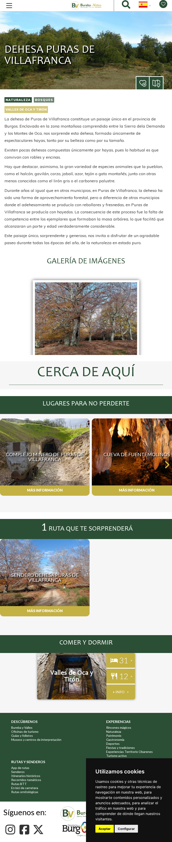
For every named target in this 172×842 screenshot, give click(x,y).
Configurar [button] (126, 829)
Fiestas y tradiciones (120, 748)
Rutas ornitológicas (24, 792)
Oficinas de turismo (25, 731)
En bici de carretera (24, 788)
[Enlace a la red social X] (39, 830)
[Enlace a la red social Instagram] (11, 830)
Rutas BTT (19, 784)
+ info (119, 692)
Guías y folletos (22, 735)
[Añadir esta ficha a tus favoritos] (149, 83)
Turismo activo (116, 756)
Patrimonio (113, 735)
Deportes (113, 743)
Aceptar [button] (105, 829)
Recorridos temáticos (26, 780)
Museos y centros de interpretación (36, 739)
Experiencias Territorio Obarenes (129, 752)
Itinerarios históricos (25, 776)
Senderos (18, 772)
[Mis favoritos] (163, 4)
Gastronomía (115, 739)
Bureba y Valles (21, 727)
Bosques (44, 100)
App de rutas (20, 768)
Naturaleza (18, 100)
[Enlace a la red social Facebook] (26, 830)
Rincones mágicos (118, 727)
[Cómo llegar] (156, 82)
